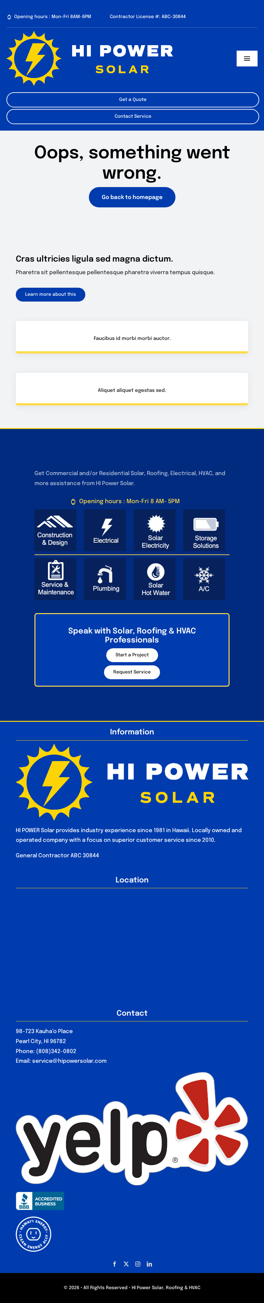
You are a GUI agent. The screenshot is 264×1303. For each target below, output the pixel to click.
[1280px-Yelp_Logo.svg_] (132, 1075)
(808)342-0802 (56, 1051)
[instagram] (137, 1264)
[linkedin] (149, 1264)
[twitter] (126, 1264)
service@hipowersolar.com (69, 1061)
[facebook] (114, 1264)
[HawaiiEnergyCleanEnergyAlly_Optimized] (33, 1219)
